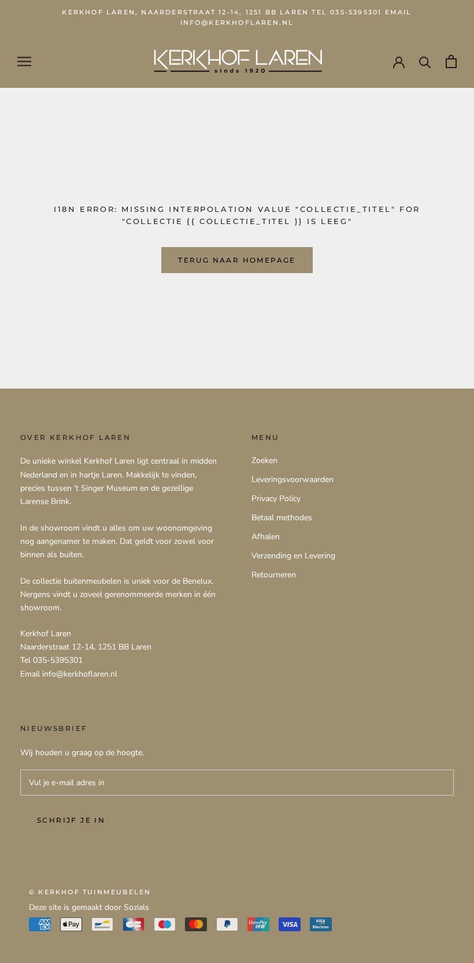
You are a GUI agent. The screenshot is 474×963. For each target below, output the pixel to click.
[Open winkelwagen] (451, 61)
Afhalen (265, 536)
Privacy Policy (276, 498)
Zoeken (264, 460)
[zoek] (425, 61)
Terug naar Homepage (237, 260)
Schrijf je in (71, 820)
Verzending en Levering (293, 555)
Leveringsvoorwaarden (292, 479)
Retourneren (273, 574)
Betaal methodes (281, 517)
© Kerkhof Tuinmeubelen (90, 892)
